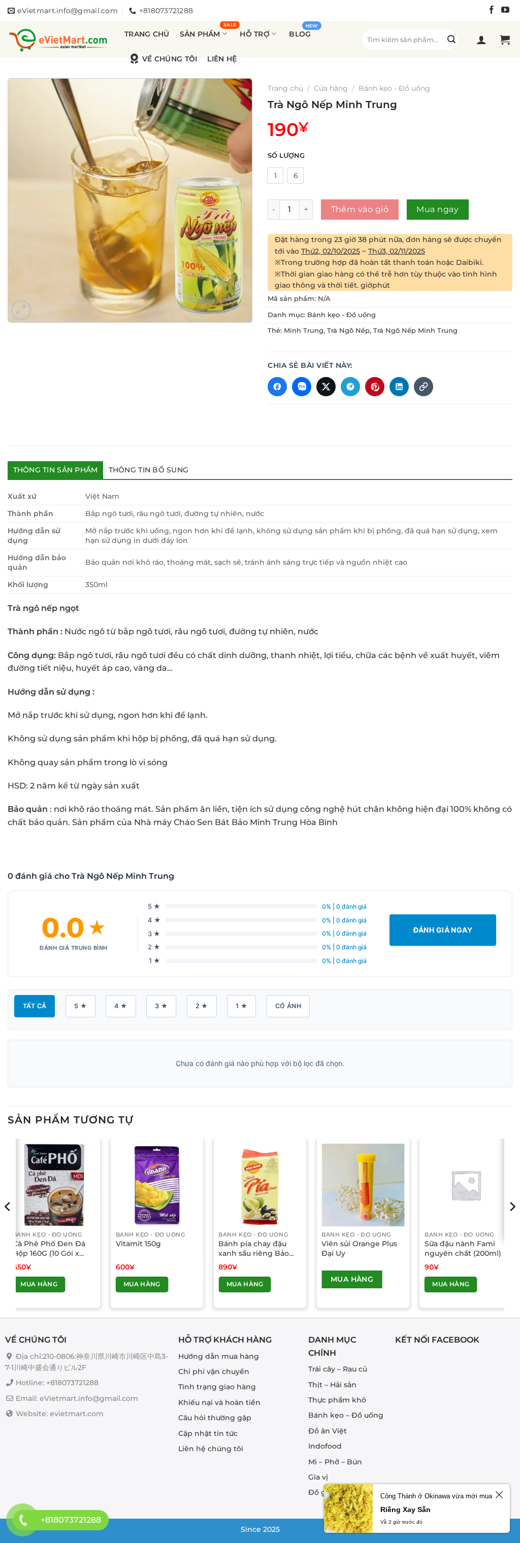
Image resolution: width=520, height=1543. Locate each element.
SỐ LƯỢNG (286, 155)
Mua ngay (437, 209)
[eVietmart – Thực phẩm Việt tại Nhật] (58, 39)
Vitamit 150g (138, 1243)
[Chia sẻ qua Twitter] (326, 386)
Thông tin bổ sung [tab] (149, 469)
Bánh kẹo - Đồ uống (394, 88)
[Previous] (8, 1227)
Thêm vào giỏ (360, 209)
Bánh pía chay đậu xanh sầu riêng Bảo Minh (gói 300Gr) (253, 1248)
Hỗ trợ (255, 34)
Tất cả (34, 1006)
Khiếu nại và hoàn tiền (219, 1402)
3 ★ (161, 1006)
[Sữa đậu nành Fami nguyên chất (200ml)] (466, 1185)
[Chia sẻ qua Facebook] (277, 386)
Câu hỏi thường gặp (214, 1417)
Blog (300, 34)
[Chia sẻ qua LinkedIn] (399, 386)
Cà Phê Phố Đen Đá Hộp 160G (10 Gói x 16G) (49, 1248)
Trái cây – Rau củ (337, 1369)
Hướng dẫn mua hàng (218, 1356)
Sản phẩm (200, 34)
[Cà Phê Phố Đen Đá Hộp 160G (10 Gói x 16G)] (54, 1185)
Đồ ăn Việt (327, 1430)
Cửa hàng (331, 88)
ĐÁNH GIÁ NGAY (442, 929)
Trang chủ (147, 34)
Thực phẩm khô (337, 1399)
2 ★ (202, 1006)
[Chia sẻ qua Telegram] (350, 386)
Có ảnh (288, 1006)
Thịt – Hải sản (332, 1384)
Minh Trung (303, 330)
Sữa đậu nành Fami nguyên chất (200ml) (463, 1248)
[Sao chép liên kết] (423, 386)
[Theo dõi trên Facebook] (491, 11)
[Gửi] (451, 39)
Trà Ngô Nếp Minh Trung (415, 330)
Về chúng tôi (169, 58)
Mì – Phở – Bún (335, 1461)
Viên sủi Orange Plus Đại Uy (359, 1248)
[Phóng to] (21, 310)
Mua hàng (38, 1284)
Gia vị (318, 1477)
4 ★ (120, 1006)
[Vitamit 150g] (157, 1185)
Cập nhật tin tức (208, 1433)
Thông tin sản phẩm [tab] (55, 469)
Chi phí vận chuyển (213, 1371)
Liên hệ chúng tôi (210, 1448)
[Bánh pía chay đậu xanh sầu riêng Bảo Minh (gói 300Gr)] (259, 1185)
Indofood (325, 1446)
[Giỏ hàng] (506, 39)
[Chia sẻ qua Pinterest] (374, 386)
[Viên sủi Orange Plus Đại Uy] (362, 1185)
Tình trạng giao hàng (217, 1386)
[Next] (511, 1227)
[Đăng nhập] (482, 39)
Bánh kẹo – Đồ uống (345, 1415)
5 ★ (80, 1006)
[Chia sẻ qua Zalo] (301, 386)
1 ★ (241, 1006)
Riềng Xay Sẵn (405, 1509)
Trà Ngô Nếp (348, 330)
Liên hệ (222, 58)
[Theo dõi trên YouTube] (505, 11)
